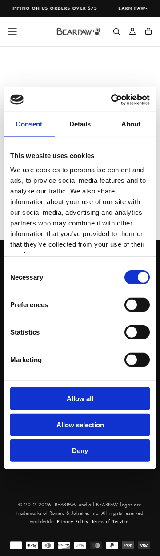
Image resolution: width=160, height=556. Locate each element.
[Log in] (132, 32)
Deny (80, 450)
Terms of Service (110, 521)
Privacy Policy (72, 521)
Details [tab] (80, 124)
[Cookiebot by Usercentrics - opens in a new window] (113, 99)
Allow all (80, 398)
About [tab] (131, 124)
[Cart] (148, 32)
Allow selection (80, 424)
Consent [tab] (29, 124)
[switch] (137, 305)
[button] (12, 31)
